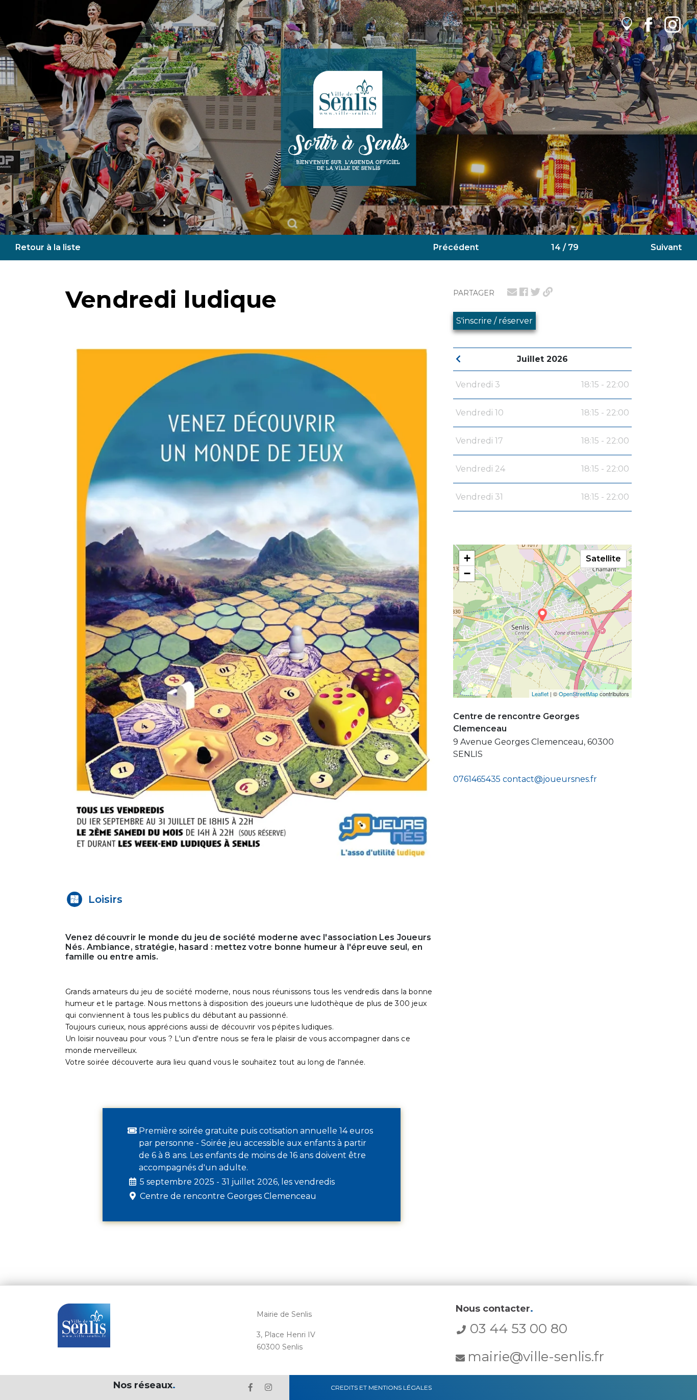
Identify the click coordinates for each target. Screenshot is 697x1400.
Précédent (456, 247)
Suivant (666, 247)
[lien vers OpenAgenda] (626, 24)
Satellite (603, 558)
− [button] (467, 573)
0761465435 (477, 779)
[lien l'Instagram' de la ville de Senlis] (268, 1387)
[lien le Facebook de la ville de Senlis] (250, 1387)
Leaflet (540, 694)
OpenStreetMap (578, 694)
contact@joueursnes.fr (550, 779)
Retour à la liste (48, 247)
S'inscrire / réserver (494, 321)
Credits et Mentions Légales (381, 1387)
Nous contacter (494, 1308)
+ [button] (467, 558)
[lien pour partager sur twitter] (535, 292)
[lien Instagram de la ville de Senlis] (672, 24)
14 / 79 (565, 247)
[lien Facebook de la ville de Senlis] (648, 24)
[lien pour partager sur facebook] (523, 292)
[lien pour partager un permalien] (548, 292)
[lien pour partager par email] (512, 292)
